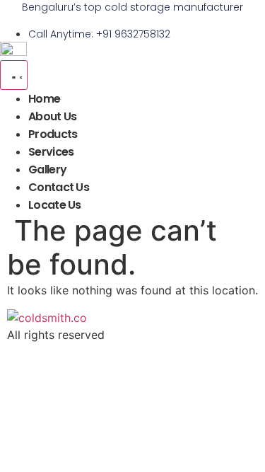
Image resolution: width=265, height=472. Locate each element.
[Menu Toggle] (14, 75)
